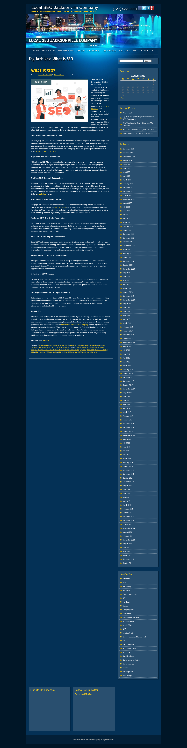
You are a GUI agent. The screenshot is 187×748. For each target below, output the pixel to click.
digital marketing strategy (46, 151)
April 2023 (126, 176)
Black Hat (126, 590)
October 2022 (128, 195)
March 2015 (127, 505)
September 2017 (129, 389)
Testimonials (109, 51)
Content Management (56, 345)
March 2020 (127, 288)
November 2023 (128, 149)
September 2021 (129, 246)
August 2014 (127, 532)
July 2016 (126, 443)
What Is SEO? (43, 71)
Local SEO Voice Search (132, 617)
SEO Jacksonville (44, 347)
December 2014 (128, 517)
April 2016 (126, 455)
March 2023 (127, 180)
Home (36, 51)
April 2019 (126, 319)
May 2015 (126, 497)
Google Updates (128, 610)
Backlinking (127, 586)
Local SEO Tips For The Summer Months (138, 133)
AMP (124, 583)
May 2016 (126, 451)
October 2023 (128, 153)
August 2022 (127, 203)
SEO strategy (72, 352)
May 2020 (126, 280)
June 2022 (126, 211)
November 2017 (128, 381)
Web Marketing (66, 51)
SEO (100, 345)
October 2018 (128, 339)
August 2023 (127, 161)
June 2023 (126, 168)
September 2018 (129, 342)
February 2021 (128, 253)
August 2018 (127, 346)
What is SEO (94, 352)
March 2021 (127, 250)
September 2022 (129, 199)
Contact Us (147, 51)
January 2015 (128, 513)
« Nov (121, 98)
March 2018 (127, 366)
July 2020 (126, 277)
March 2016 (127, 459)
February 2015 (128, 509)
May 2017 (126, 404)
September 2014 (129, 528)
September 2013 (129, 540)
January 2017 (128, 420)
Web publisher (59, 75)
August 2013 (127, 544)
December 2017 (128, 377)
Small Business (64, 347)
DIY (124, 598)
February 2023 (128, 184)
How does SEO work (62, 350)
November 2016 (128, 428)
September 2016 (129, 435)
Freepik (46, 340)
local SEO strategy (101, 350)
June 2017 (126, 401)
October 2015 (128, 478)
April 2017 (126, 408)
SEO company (40, 352)
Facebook (126, 602)
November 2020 (128, 261)
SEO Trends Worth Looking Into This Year (138, 129)
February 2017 (128, 416)
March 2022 (127, 222)
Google (67, 345)
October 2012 (128, 563)
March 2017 (127, 412)
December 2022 (128, 188)
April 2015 (126, 501)
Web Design (127, 676)
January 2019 (128, 331)
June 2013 (126, 548)
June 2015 (126, 493)
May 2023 (126, 172)
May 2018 (126, 358)
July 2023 (126, 164)
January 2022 (128, 230)
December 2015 (128, 470)
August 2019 (127, 304)
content (78, 347)
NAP (124, 629)
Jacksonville (74, 350)
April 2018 (126, 362)
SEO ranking (62, 352)
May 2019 (126, 315)
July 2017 (126, 397)
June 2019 (126, 311)
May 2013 (126, 551)
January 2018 (128, 373)
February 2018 (128, 370)
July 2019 (126, 308)
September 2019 (129, 300)
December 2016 (128, 424)
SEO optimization (51, 352)
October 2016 (128, 432)
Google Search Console (46, 350)
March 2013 (127, 555)
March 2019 (127, 323)
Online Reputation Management (134, 637)
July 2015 (126, 490)
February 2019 (128, 327)
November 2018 (128, 335)
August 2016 (127, 439)
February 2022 (128, 226)
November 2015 (128, 474)
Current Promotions (88, 51)
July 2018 (126, 350)
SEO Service (48, 51)
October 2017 (128, 385)
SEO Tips (54, 347)
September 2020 (129, 269)
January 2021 (128, 257)
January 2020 (128, 292)
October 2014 (128, 524)
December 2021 (128, 234)
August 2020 (127, 273)
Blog (135, 51)
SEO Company (128, 645)
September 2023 (129, 157)
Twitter (125, 668)
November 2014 (128, 520)
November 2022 (128, 192)
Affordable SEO (43, 345)
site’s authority (60, 207)
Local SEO (74, 345)
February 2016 (128, 462)
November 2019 (128, 296)
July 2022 (126, 207)
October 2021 (128, 242)
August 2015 (127, 486)
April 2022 (126, 219)
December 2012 (128, 559)
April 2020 (126, 284)
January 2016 (128, 466)
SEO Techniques (83, 352)
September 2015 (129, 482)
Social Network (128, 664)
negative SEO (128, 633)
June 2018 (126, 354)
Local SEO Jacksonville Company (64, 7)
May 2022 (126, 215)
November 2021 (128, 238)
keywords (83, 350)
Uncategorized (128, 672)
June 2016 (126, 447)
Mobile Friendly (83, 345)
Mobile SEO (93, 345)
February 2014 (128, 536)
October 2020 (128, 265)
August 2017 (127, 393)
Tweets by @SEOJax (83, 694)
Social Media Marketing (131, 660)
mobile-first (41, 194)
